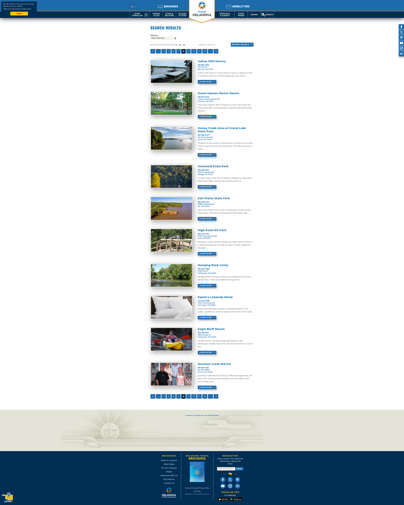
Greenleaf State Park (213, 166)
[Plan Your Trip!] (8, 497)
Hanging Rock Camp (213, 265)
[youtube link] (222, 486)
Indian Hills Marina (212, 61)
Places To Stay (183, 15)
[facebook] (401, 26)
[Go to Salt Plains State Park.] (171, 208)
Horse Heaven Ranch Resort (218, 93)
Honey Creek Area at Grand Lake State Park (222, 130)
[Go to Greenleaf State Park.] (171, 176)
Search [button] (269, 14)
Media (169, 472)
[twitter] (401, 32)
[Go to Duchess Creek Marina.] (171, 374)
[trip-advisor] (401, 53)
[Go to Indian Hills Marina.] (171, 71)
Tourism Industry (169, 468)
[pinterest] (401, 37)
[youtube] (401, 43)
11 (199, 51)
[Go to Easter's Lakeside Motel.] (171, 307)
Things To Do (156, 15)
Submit (239, 469)
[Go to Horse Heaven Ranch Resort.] (171, 103)
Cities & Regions (169, 15)
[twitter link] (230, 479)
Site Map (197, 491)
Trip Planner (169, 479)
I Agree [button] (19, 13)
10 (194, 51)
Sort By (154, 35)
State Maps (169, 464)
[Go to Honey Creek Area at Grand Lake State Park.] (171, 138)
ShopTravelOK (137, 15)
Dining (254, 14)
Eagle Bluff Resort (211, 329)
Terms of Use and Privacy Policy (197, 488)
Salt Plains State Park (214, 198)
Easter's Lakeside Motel (215, 297)
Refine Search (240, 44)
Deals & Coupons (169, 460)
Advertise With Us (169, 475)
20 (180, 45)
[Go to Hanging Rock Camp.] (171, 275)
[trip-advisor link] (237, 486)
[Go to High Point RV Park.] (171, 240)
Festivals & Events (225, 15)
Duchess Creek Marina (214, 364)
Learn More (205, 82)
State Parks (241, 15)
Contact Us (169, 483)
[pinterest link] (237, 479)
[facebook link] (222, 479)
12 (205, 51)
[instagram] (401, 48)
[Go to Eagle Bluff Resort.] (171, 339)
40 (184, 45)
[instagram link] (230, 486)
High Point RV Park (212, 230)
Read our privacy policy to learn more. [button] (17, 9)
